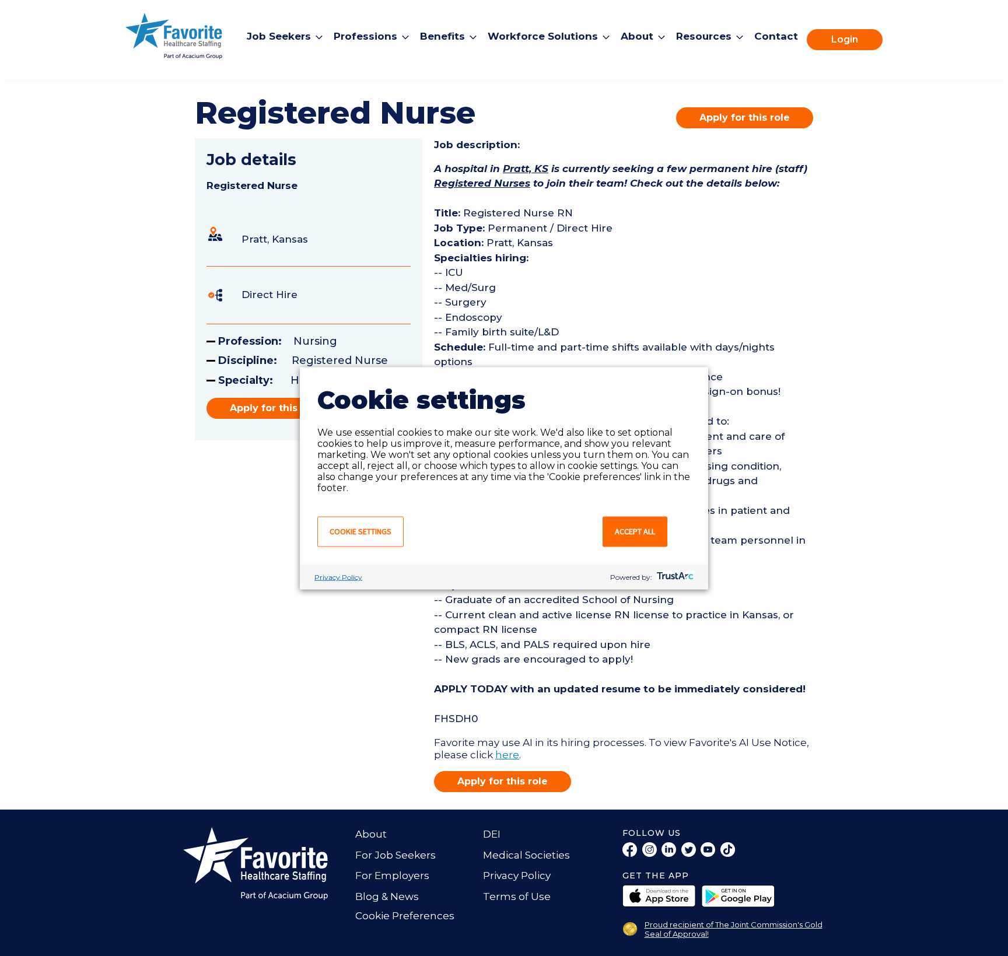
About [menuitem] (637, 36)
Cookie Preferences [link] (404, 916)
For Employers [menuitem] (392, 875)
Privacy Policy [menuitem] (517, 875)
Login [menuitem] (844, 39)
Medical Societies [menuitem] (526, 855)
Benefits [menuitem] (442, 36)
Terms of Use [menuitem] (517, 896)
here (507, 755)
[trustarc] (674, 577)
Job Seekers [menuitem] (279, 36)
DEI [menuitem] (492, 834)
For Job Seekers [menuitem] (395, 855)
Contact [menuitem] (776, 36)
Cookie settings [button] (360, 531)
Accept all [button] (635, 531)
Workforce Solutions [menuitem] (543, 36)
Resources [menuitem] (704, 36)
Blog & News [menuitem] (387, 896)
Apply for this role (744, 117)
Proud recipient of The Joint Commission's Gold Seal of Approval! (733, 929)
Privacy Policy (338, 576)
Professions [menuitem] (365, 36)
